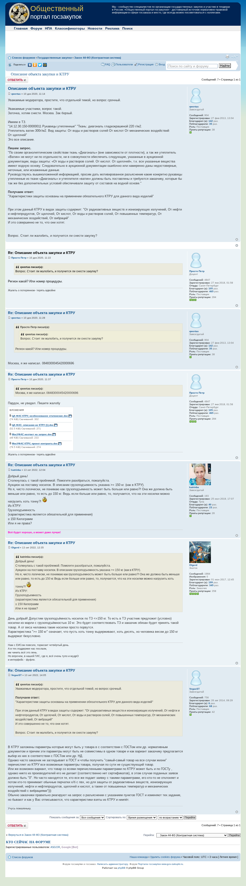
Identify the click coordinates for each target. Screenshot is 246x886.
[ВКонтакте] (29, 65)
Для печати (227, 57)
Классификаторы (70, 28)
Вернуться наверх (236, 239)
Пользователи (124, 64)
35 (210, 124)
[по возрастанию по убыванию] (177, 817)
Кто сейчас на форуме (28, 842)
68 (210, 706)
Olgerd (15, 547)
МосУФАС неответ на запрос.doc (32, 434)
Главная (21, 28)
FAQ (107, 64)
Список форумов (23, 57)
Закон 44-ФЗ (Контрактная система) (97, 57)
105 (211, 288)
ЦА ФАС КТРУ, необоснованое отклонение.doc (40, 416)
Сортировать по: (116, 817)
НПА (48, 28)
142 (211, 121)
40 (210, 504)
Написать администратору (112, 864)
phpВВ (121, 868)
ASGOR (55, 847)
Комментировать (16, 78)
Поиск (127, 28)
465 (211, 291)
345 (211, 585)
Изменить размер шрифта (234, 57)
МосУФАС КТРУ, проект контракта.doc (35, 443)
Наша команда (139, 856)
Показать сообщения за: (64, 817)
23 (210, 507)
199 (211, 582)
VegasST (16, 675)
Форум (36, 28)
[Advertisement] (123, 42)
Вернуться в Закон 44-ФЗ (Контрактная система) (38, 834)
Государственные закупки (54, 57)
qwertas (16, 94)
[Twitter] (40, 65)
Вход (162, 64)
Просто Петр (18, 257)
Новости (95, 28)
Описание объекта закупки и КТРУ (40, 74)
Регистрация (146, 64)
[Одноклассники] (34, 65)
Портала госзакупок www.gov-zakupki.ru (160, 864)
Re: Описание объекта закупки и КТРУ (41, 253)
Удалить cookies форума (165, 856)
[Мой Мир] (45, 65)
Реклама (112, 28)
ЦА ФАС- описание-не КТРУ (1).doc (33, 425)
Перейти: (148, 835)
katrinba (16, 470)
